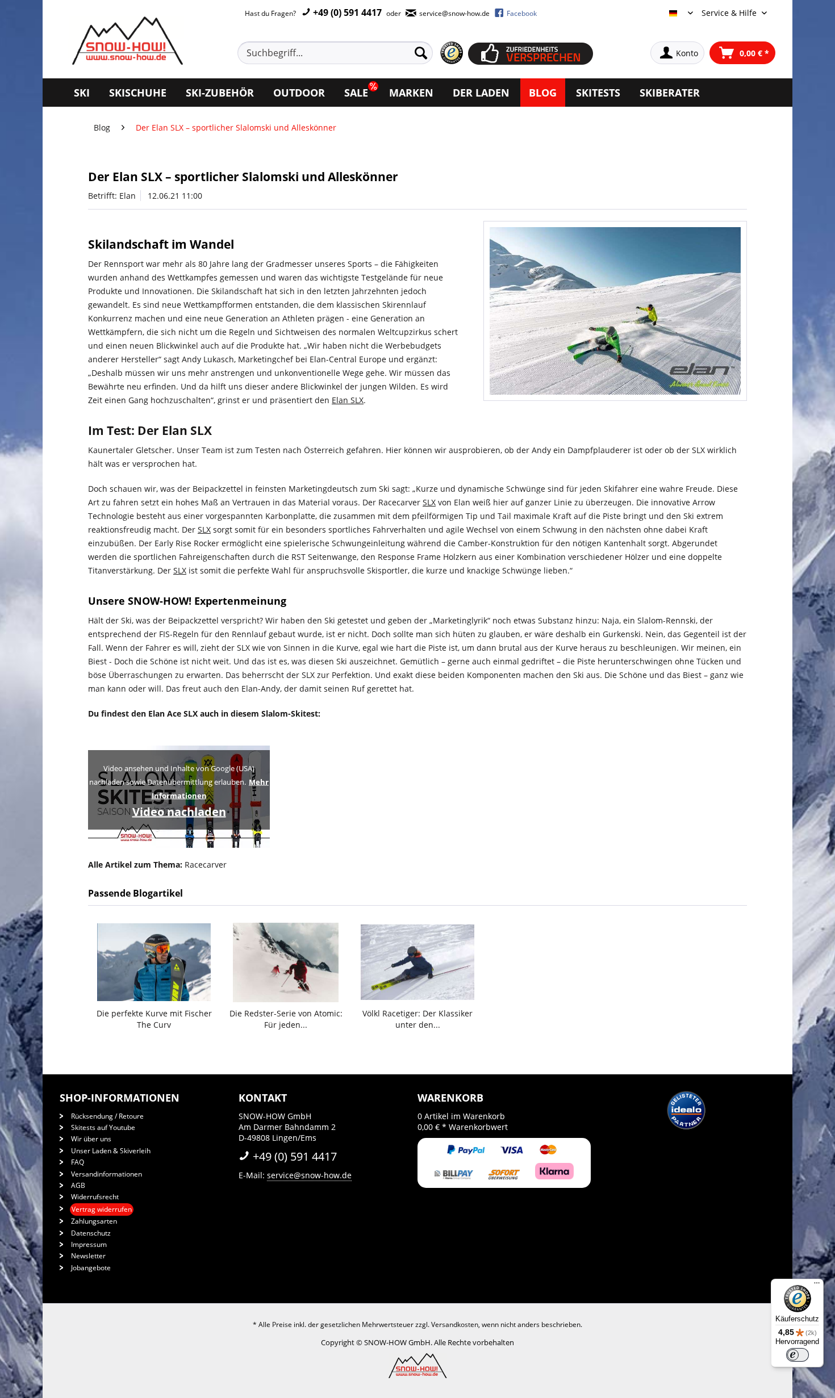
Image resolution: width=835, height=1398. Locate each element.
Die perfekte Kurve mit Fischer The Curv (154, 1019)
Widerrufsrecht (95, 1197)
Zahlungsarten (94, 1221)
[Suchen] (421, 52)
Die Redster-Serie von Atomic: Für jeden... (286, 1019)
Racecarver (206, 864)
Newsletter (88, 1256)
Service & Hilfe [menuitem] (730, 12)
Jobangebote (91, 1268)
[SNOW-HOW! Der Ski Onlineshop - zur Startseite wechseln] (126, 40)
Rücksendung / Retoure (107, 1116)
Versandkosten (454, 1324)
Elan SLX (187, 430)
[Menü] (817, 1285)
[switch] (797, 1355)
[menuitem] (348, 52)
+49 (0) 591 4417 (346, 12)
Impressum (89, 1244)
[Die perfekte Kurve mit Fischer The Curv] (154, 962)
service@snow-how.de (309, 1175)
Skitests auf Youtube (103, 1127)
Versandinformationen (106, 1174)
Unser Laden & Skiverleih (111, 1151)
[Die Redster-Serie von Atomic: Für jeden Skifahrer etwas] (286, 962)
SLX (243, 647)
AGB (78, 1185)
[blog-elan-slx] (615, 311)
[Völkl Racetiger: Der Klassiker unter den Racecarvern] (417, 962)
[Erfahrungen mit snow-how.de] (451, 53)
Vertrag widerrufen (102, 1209)
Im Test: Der (125, 430)
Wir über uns (91, 1139)
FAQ (77, 1162)
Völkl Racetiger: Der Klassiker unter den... (417, 1019)
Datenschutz (91, 1233)
